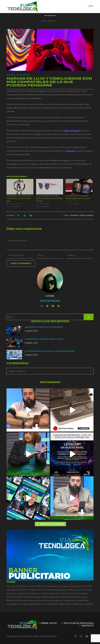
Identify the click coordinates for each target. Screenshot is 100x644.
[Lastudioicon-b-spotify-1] (58, 306)
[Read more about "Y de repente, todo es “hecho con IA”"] (14, 342)
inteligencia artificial (39, 593)
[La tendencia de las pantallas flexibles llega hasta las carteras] (79, 186)
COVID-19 (25, 589)
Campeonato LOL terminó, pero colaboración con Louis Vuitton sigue (19, 198)
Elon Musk (70, 589)
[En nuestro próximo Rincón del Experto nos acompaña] (28, 454)
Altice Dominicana (18, 586)
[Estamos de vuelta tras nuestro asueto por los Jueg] (71, 498)
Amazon (31, 586)
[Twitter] (47, 306)
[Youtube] (53, 306)
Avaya (71, 586)
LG (71, 593)
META (9, 596)
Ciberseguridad (13, 589)
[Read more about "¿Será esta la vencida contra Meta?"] (14, 330)
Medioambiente (80, 593)
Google (89, 589)
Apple (65, 586)
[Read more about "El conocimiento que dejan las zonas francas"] (14, 354)
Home (43, 20)
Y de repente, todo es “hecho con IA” (44, 339)
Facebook (80, 589)
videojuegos (77, 603)
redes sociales (81, 596)
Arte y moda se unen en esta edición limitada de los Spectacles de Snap (49, 198)
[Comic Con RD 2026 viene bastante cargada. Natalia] (28, 498)
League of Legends (71, 130)
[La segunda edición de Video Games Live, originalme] (71, 454)
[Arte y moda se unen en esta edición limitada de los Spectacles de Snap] (49, 186)
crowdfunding (52, 589)
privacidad (35, 596)
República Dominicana (17, 600)
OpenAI (25, 596)
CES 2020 (87, 586)
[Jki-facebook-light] (75, 636)
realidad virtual (67, 596)
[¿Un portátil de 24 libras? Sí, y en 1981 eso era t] (71, 410)
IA (15, 593)
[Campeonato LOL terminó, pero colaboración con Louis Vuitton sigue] (20, 186)
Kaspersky (53, 593)
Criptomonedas (38, 589)
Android (45, 586)
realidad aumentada (50, 596)
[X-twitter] (81, 636)
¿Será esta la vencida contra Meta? (44, 327)
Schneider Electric (45, 600)
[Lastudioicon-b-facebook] (41, 306)
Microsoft (17, 596)
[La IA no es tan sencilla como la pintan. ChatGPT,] (28, 410)
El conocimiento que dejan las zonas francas (50, 351)
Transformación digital (54, 603)
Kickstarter (64, 593)
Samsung (32, 600)
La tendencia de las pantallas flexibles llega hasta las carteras (78, 197)
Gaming (51, 20)
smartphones (69, 600)
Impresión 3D (23, 593)
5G (8, 586)
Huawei (10, 593)
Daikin (62, 589)
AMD (38, 586)
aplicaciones (55, 586)
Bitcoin (78, 586)
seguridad (58, 600)
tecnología (11, 603)
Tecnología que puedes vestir (30, 603)
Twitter (68, 603)
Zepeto (70, 150)
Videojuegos (23, 75)
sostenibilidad (82, 600)
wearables (88, 603)
